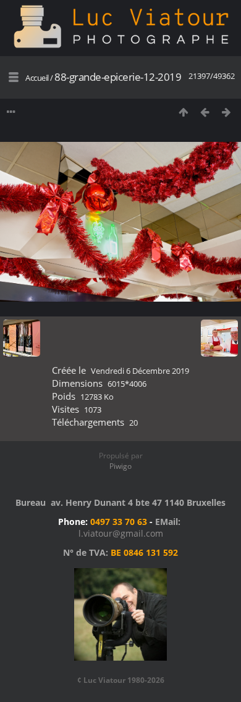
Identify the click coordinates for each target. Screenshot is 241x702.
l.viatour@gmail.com (120, 533)
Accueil (37, 77)
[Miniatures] (183, 112)
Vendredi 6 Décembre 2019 (140, 370)
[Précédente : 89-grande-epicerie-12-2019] (205, 112)
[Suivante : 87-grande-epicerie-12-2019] (226, 112)
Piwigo (120, 466)
